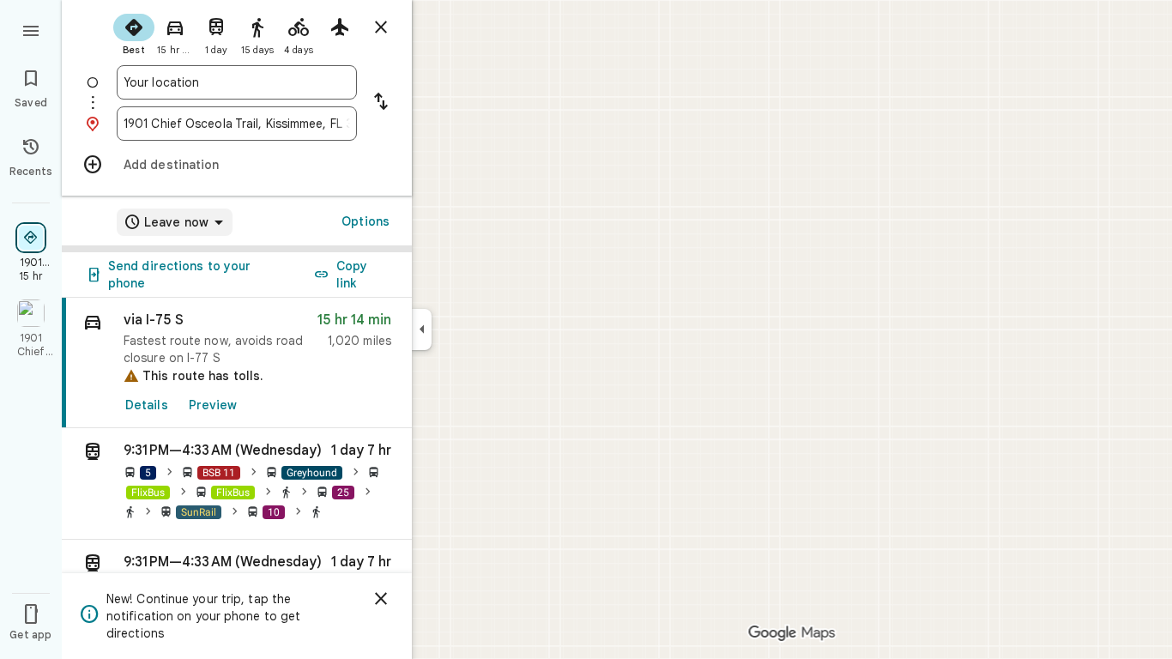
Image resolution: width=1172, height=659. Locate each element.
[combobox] (237, 82)
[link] (237, 363)
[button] (237, 484)
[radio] (133, 32)
